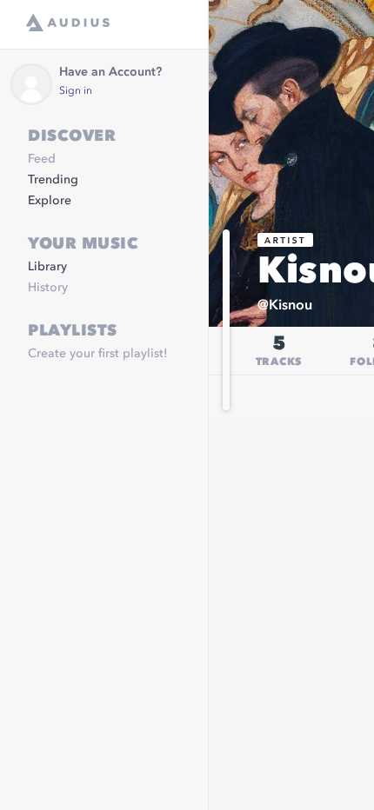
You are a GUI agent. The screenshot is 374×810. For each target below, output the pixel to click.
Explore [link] (49, 201)
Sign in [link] (75, 91)
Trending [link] (53, 180)
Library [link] (47, 267)
